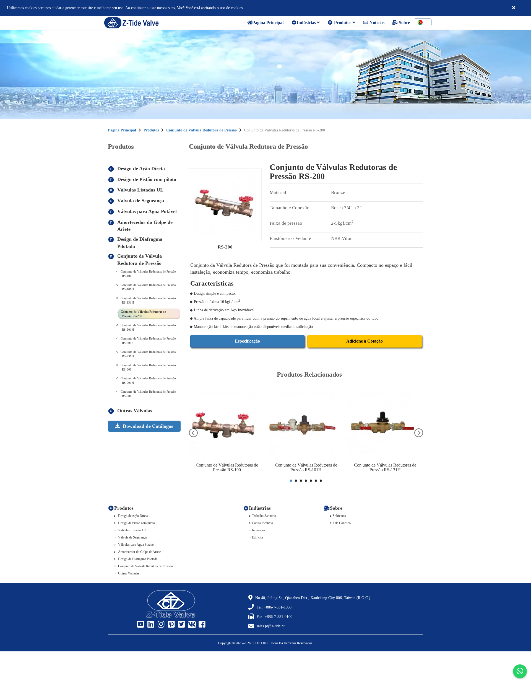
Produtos (342, 22)
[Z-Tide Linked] (150, 624)
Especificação (247, 341)
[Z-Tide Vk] (191, 624)
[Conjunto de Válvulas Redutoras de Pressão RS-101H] (306, 425)
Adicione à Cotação (364, 341)
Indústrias (307, 22)
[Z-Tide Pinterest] (170, 624)
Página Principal (122, 130)
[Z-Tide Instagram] (160, 624)
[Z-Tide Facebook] (201, 624)
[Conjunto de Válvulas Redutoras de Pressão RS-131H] (385, 425)
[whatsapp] (520, 671)
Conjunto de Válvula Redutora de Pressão (201, 130)
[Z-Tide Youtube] (140, 624)
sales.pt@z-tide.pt (271, 626)
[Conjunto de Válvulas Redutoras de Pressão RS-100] (227, 425)
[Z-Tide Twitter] (181, 624)
